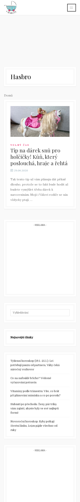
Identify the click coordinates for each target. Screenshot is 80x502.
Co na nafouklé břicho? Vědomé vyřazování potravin (30, 380)
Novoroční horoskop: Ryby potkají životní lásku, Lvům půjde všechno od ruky (33, 426)
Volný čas (19, 145)
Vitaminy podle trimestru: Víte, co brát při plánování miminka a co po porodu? (35, 393)
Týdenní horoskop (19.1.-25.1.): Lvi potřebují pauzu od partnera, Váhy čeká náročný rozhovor (35, 365)
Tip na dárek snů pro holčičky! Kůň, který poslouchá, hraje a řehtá (39, 156)
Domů (8, 95)
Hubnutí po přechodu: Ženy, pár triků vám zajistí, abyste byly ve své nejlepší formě (34, 408)
